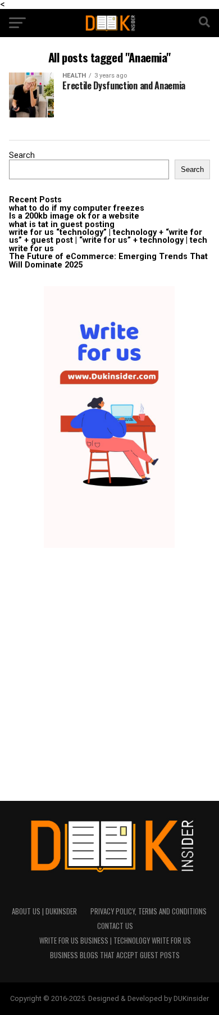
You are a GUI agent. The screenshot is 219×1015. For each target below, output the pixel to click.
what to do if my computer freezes (76, 208)
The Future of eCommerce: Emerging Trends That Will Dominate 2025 (108, 260)
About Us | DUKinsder (44, 911)
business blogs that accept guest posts (115, 955)
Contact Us (115, 926)
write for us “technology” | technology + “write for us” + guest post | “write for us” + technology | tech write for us (108, 240)
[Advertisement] (109, 674)
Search (22, 155)
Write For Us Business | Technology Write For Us (115, 940)
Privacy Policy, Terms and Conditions (148, 911)
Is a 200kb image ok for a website (74, 216)
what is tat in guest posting (62, 224)
